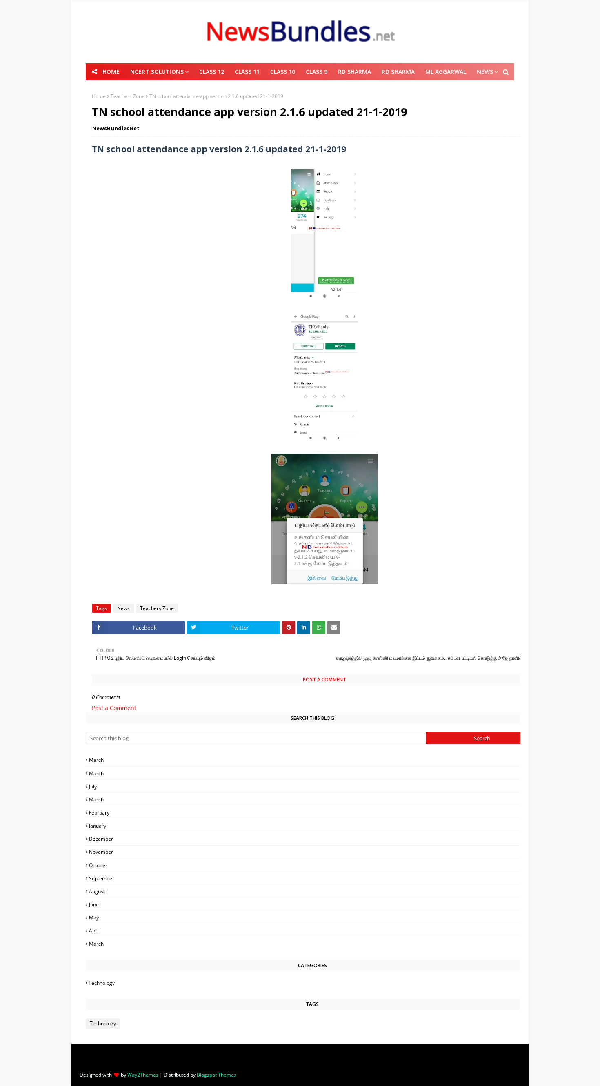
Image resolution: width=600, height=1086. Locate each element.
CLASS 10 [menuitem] (282, 72)
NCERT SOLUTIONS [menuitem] (157, 72)
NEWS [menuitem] (485, 72)
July (313, 786)
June (313, 904)
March (313, 760)
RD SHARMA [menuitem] (354, 72)
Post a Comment (114, 708)
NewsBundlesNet (116, 128)
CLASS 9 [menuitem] (316, 72)
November (313, 851)
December (313, 838)
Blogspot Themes (216, 1074)
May (313, 917)
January (313, 825)
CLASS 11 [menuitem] (247, 72)
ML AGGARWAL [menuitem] (445, 72)
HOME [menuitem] (111, 72)
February (313, 812)
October (313, 865)
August (313, 891)
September (313, 878)
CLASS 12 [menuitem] (211, 72)
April (313, 930)
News (123, 608)
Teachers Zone (127, 96)
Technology (313, 982)
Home (99, 96)
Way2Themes (142, 1074)
